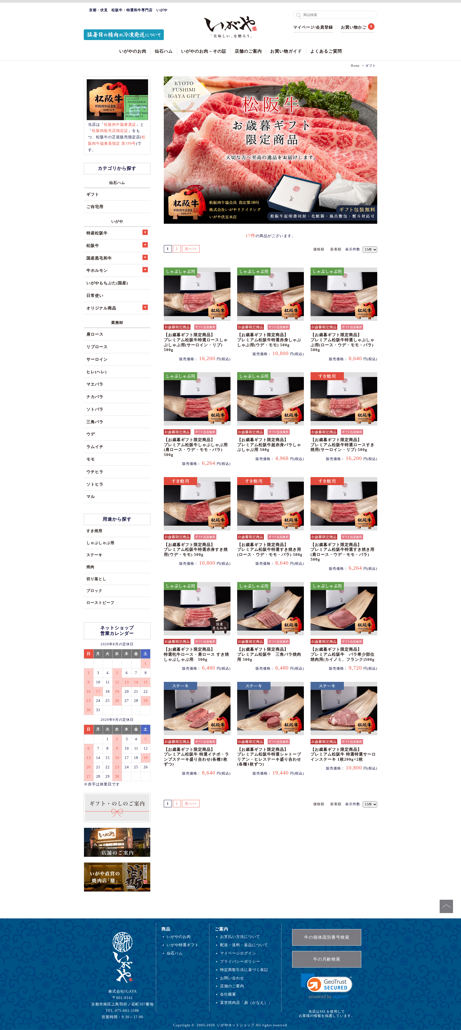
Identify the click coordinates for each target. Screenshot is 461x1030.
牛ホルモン (97, 270)
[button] (326, 986)
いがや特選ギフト (183, 945)
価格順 (318, 249)
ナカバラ (95, 396)
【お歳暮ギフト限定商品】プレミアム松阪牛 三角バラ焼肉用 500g (269, 654)
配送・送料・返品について (244, 945)
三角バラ (95, 421)
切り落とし (96, 579)
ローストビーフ (100, 602)
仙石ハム (164, 51)
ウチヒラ (95, 471)
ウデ (90, 434)
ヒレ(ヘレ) (96, 371)
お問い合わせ (232, 978)
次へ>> (191, 249)
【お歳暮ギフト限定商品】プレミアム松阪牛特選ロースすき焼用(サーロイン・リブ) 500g (343, 445)
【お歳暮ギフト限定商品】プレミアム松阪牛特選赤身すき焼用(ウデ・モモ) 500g (196, 549)
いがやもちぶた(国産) (107, 283)
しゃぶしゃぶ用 (100, 543)
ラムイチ (95, 446)
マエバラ (95, 384)
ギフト (92, 194)
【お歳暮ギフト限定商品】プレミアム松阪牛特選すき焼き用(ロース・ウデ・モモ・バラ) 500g (270, 549)
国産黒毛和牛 (99, 258)
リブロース (97, 346)
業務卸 (117, 322)
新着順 (335, 249)
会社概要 (228, 994)
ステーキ (94, 555)
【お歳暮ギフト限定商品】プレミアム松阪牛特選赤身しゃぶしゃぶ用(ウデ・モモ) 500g (269, 340)
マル (90, 496)
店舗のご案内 (248, 51)
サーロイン (97, 359)
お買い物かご (354, 27)
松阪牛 (92, 245)
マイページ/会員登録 (313, 27)
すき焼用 (94, 531)
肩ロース (95, 334)
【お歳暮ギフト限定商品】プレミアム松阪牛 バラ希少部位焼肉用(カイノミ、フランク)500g (343, 654)
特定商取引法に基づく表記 (244, 970)
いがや (117, 221)
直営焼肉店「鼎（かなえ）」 (246, 1002)
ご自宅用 (95, 206)
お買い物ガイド (286, 51)
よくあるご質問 (326, 51)
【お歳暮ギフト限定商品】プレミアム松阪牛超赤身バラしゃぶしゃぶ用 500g (269, 445)
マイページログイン (238, 953)
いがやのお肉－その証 (203, 51)
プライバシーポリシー (240, 961)
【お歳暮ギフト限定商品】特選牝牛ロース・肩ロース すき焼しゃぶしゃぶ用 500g (196, 654)
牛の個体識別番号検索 (326, 937)
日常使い (95, 295)
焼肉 (90, 567)
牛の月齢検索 (326, 959)
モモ (90, 459)
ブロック (94, 590)
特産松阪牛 (97, 233)
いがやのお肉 (132, 51)
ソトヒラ (95, 484)
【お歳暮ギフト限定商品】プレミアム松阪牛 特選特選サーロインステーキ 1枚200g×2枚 (343, 754)
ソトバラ (95, 409)
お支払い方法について (240, 936)
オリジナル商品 (101, 308)
